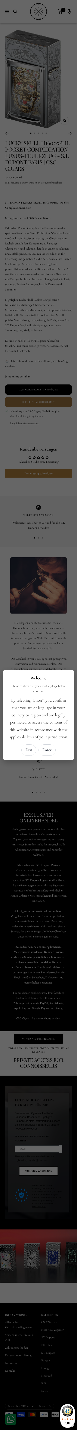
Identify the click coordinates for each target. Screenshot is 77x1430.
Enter (47, 750)
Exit (28, 750)
